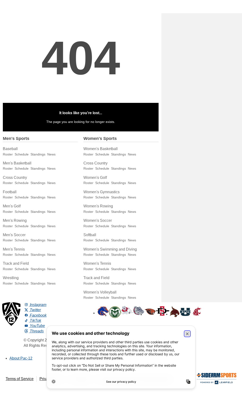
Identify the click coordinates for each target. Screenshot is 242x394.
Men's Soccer (14, 235)
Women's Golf (95, 178)
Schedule (22, 154)
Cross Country (15, 178)
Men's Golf (12, 206)
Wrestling (11, 278)
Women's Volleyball (100, 292)
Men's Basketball (17, 163)
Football (10, 192)
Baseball (10, 149)
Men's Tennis (14, 249)
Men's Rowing (15, 220)
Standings (37, 154)
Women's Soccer (97, 220)
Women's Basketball (100, 149)
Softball (89, 235)
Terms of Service (20, 379)
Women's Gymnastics (101, 192)
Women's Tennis (97, 263)
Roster (8, 154)
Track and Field (16, 263)
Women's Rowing (98, 206)
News (51, 154)
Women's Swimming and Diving (110, 249)
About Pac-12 (20, 358)
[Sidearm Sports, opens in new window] (216, 379)
